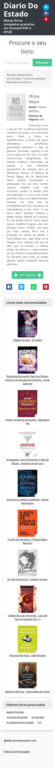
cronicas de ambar (17, 717)
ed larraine (38, 717)
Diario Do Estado (21, 10)
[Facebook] (46, 13)
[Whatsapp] (34, 287)
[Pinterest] (46, 19)
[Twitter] (46, 7)
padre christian (15, 712)
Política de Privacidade (17, 751)
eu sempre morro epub (19, 722)
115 (39, 722)
